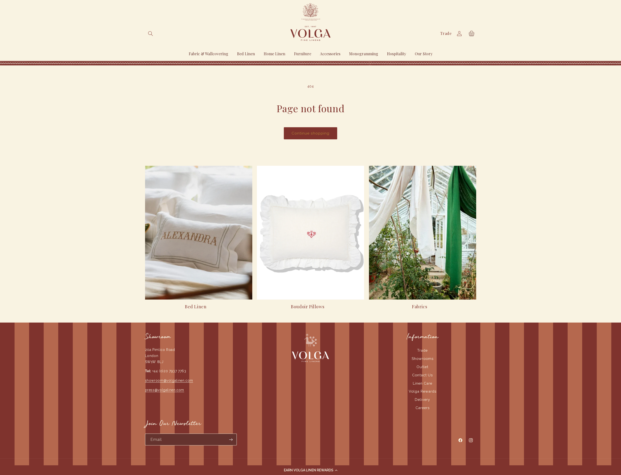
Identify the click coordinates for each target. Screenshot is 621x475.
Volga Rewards (422, 391)
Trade (446, 33)
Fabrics (419, 306)
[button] (310, 470)
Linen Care (422, 383)
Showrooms (422, 358)
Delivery (422, 399)
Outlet (422, 367)
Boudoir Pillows (307, 306)
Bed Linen (195, 306)
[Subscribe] (230, 439)
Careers (423, 408)
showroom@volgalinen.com (169, 380)
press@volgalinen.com (164, 390)
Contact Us (422, 375)
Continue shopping (311, 133)
